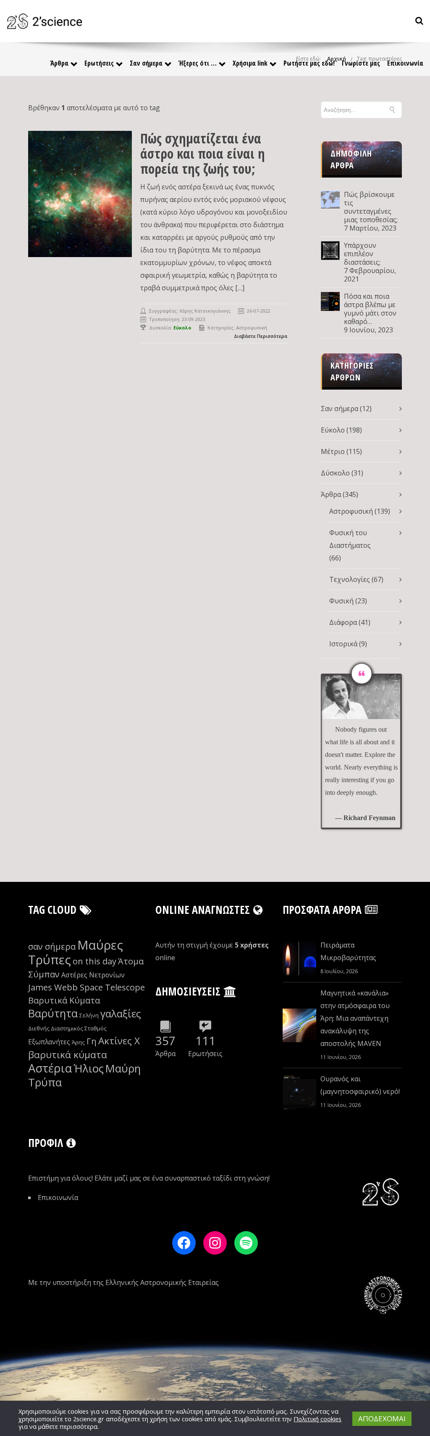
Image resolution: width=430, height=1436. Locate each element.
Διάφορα (343, 622)
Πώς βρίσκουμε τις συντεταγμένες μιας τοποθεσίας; (371, 207)
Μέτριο (333, 451)
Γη (92, 1041)
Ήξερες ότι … (197, 63)
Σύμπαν (44, 974)
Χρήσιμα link (250, 63)
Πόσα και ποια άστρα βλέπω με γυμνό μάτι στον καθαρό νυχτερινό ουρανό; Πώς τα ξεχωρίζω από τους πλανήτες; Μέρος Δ (370, 309)
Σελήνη (89, 1015)
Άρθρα (59, 63)
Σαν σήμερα (146, 63)
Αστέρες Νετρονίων (93, 974)
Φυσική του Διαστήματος (350, 539)
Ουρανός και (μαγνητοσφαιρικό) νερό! (360, 1085)
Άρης (78, 1042)
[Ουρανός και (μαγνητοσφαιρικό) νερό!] (299, 1092)
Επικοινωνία (405, 63)
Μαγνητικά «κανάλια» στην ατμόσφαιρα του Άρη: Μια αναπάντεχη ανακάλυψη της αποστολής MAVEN (355, 1018)
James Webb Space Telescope (86, 987)
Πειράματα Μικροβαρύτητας (348, 951)
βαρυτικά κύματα (67, 1054)
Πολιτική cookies (317, 1419)
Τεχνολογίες (349, 579)
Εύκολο (333, 430)
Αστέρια (50, 1068)
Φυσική (341, 600)
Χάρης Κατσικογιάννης (205, 311)
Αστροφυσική (251, 327)
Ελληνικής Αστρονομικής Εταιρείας (162, 1282)
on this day (94, 961)
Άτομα (131, 961)
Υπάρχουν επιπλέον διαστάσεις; (362, 253)
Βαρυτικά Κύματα (64, 1000)
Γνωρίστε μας (361, 63)
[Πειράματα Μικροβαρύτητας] (299, 958)
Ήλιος (88, 1068)
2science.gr (88, 1419)
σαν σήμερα (52, 946)
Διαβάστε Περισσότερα (260, 336)
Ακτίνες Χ (119, 1040)
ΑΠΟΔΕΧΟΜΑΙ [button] (382, 1418)
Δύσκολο (335, 473)
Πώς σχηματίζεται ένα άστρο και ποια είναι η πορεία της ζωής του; (202, 153)
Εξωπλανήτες (49, 1041)
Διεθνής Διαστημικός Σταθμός (67, 1028)
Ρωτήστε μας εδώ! (309, 63)
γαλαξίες (120, 1013)
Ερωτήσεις (99, 63)
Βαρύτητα (53, 1013)
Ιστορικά (343, 643)
